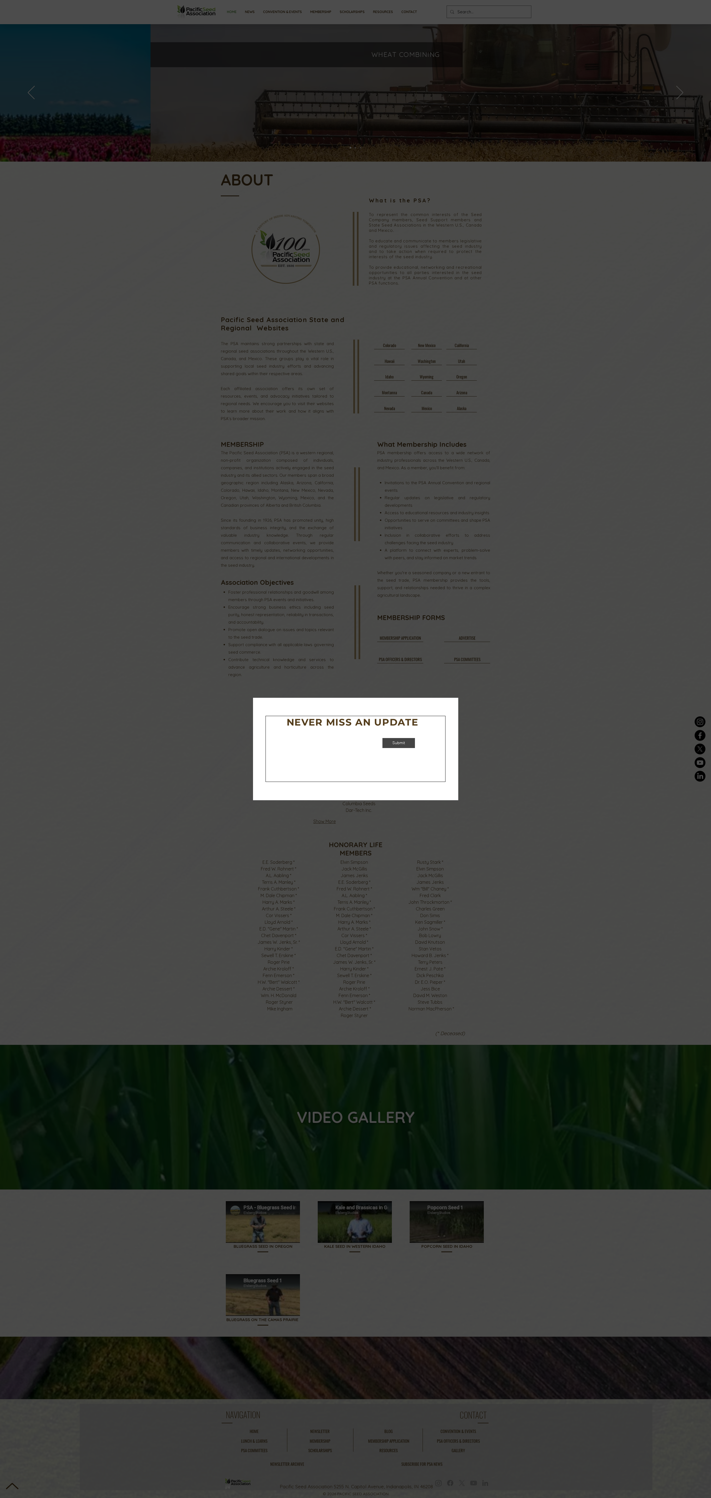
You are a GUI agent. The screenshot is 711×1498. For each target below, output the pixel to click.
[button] (438, 690)
